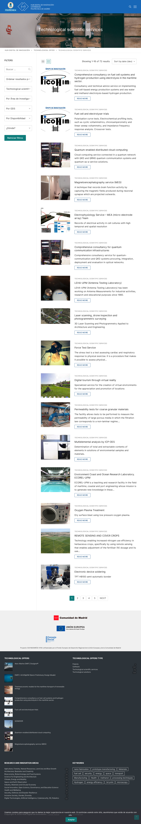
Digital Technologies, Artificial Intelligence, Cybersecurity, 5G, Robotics (31, 798)
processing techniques (122, 778)
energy (99, 773)
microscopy (122, 782)
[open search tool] (130, 7)
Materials (123, 769)
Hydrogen (78, 782)
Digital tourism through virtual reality (95, 380)
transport (119, 773)
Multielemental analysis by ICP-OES (94, 441)
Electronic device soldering (89, 571)
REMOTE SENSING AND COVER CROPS (96, 535)
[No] (136, 817)
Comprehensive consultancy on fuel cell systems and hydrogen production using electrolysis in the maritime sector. (105, 78)
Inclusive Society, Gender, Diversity (18, 795)
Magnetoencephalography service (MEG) (97, 182)
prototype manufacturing (103, 769)
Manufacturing (80, 778)
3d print (109, 782)
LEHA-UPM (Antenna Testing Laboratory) (98, 282)
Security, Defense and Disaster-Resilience (20, 793)
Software (76, 667)
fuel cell (77, 773)
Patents (75, 664)
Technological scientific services (90, 70)
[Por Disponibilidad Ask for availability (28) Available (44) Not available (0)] (18, 118)
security (88, 773)
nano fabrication (81, 769)
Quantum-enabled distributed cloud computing (101, 149)
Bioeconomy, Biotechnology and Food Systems (22, 774)
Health (94, 778)
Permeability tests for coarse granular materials (101, 409)
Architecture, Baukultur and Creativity (18, 771)
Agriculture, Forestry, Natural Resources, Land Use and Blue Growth (30, 769)
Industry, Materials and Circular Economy (20, 785)
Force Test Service (85, 347)
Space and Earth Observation (15, 782)
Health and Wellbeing (12, 790)
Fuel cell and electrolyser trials (91, 113)
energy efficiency (94, 782)
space (108, 773)
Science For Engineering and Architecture (20, 777)
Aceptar (71, 819)
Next (103, 598)
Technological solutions (82, 672)
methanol (104, 778)
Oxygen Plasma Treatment (89, 510)
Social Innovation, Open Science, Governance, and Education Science (31, 787)
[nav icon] (135, 7)
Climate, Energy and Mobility (15, 779)
